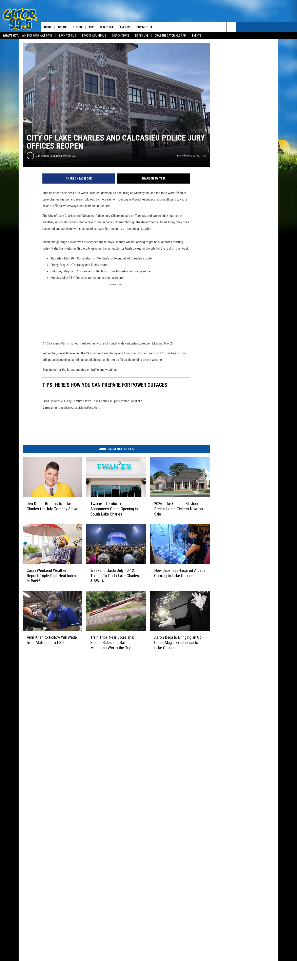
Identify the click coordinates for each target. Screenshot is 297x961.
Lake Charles (101, 401)
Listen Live (141, 35)
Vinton (125, 401)
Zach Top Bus (67, 35)
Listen (77, 27)
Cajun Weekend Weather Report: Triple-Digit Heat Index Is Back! (51, 575)
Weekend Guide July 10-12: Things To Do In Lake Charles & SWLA (114, 575)
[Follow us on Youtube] (221, 27)
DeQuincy (65, 401)
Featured (78, 401)
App (91, 27)
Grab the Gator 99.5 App (170, 35)
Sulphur (115, 401)
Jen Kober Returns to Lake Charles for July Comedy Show (52, 506)
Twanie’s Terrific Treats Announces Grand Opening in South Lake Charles (114, 509)
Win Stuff (107, 27)
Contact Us (144, 27)
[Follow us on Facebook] (201, 27)
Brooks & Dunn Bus (94, 35)
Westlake (136, 401)
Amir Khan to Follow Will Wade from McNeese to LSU (52, 640)
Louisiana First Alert (87, 407)
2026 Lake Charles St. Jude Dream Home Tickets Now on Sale (178, 509)
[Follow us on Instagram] (211, 27)
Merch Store (120, 35)
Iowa (88, 401)
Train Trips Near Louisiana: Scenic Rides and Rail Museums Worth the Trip (112, 642)
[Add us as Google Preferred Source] (191, 27)
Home (47, 27)
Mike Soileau (42, 155)
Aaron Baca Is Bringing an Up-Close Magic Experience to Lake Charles (178, 642)
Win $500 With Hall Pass (37, 35)
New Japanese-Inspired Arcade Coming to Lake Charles (179, 573)
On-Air (62, 27)
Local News (66, 407)
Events (196, 35)
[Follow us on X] (231, 27)
